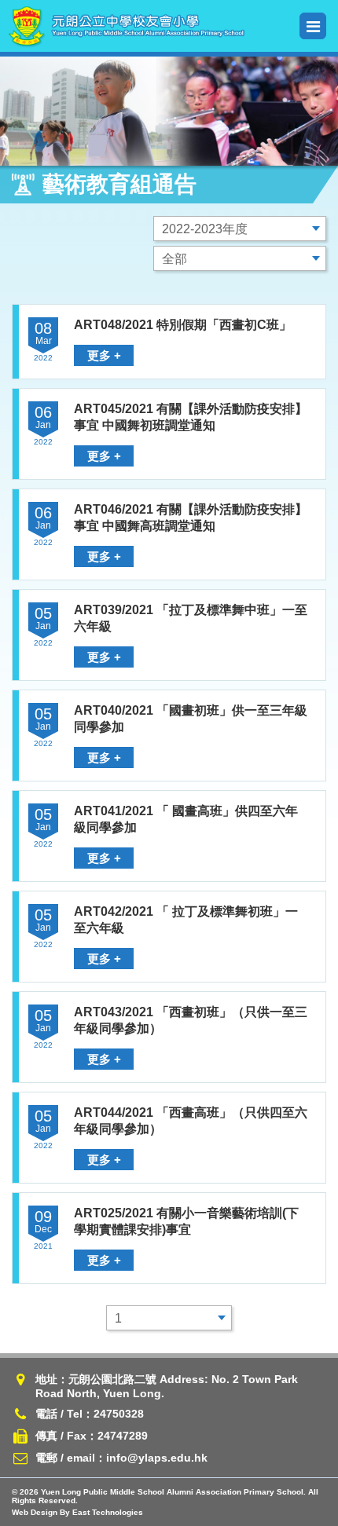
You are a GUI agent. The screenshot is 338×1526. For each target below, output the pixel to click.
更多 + (104, 355)
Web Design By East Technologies (77, 1512)
